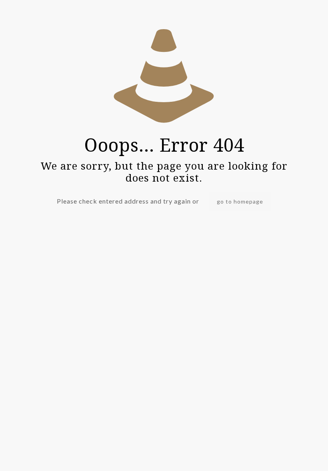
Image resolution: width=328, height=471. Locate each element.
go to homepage (240, 201)
